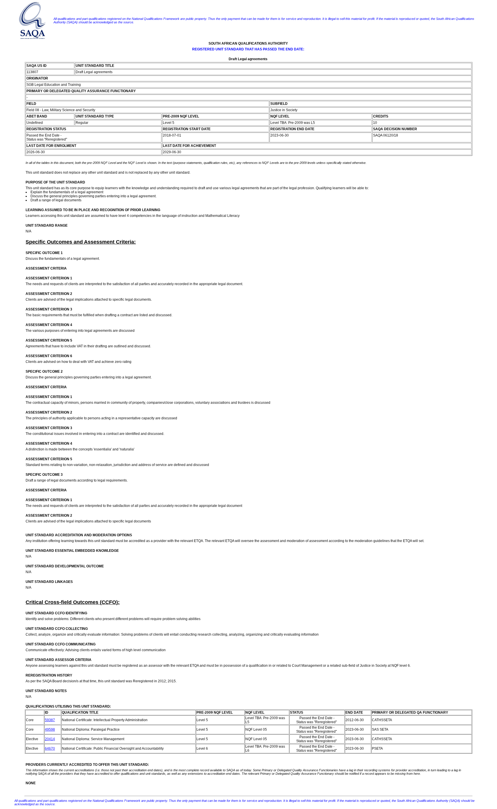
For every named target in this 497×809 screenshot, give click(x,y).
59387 (50, 720)
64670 (50, 749)
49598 (50, 729)
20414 (50, 739)
